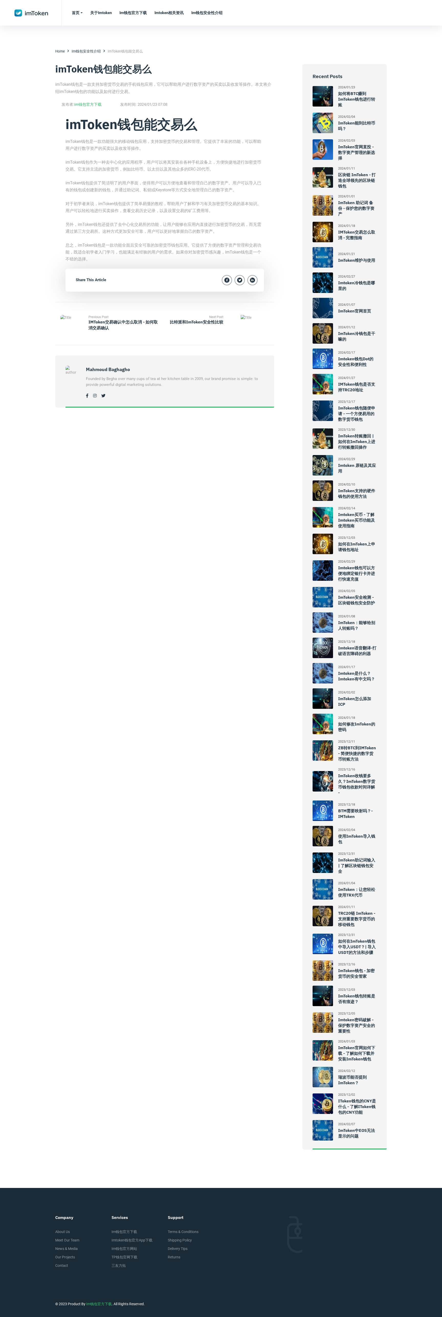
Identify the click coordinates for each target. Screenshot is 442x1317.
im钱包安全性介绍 (86, 51)
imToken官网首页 (354, 310)
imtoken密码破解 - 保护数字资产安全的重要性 (356, 1025)
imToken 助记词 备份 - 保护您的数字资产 (356, 208)
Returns (174, 1257)
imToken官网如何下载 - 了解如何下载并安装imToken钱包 (356, 1053)
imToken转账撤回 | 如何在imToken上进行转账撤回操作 (356, 441)
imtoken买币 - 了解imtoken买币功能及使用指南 (356, 520)
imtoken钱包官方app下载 (132, 1240)
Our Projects (65, 1257)
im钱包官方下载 (88, 104)
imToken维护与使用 (356, 260)
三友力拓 (119, 1265)
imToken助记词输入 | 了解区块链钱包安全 (356, 865)
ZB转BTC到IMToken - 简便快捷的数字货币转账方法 (357, 753)
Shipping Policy (180, 1240)
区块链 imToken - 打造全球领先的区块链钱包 (357, 180)
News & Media (66, 1249)
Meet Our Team (67, 1240)
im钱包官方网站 (124, 1249)
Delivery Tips (177, 1249)
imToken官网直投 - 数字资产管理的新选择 (356, 152)
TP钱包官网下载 (124, 1257)
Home (60, 51)
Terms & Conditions (183, 1232)
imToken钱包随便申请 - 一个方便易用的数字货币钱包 (356, 413)
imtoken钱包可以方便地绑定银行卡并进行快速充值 (356, 573)
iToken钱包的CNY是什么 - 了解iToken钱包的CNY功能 (357, 1106)
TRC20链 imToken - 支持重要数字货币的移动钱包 (356, 919)
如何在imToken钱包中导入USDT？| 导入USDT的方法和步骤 (357, 947)
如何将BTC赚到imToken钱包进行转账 (356, 99)
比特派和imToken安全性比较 (196, 321)
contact (61, 1265)
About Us (62, 1232)
